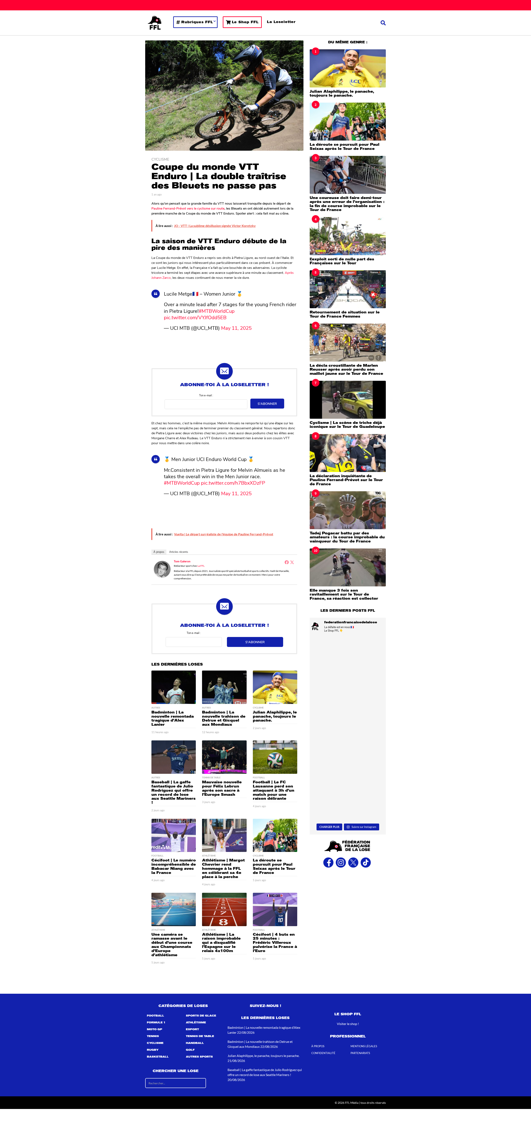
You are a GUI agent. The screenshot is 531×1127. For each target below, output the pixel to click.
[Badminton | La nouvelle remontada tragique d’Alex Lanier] (173, 687)
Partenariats (360, 1053)
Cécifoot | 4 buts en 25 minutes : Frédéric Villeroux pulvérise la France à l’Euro (275, 942)
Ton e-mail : (206, 395)
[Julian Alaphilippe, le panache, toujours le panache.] (275, 687)
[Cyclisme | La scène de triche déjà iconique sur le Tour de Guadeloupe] (348, 400)
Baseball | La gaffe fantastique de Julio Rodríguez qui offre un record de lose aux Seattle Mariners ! (173, 792)
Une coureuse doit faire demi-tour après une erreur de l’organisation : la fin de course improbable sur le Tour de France (347, 203)
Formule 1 (156, 1022)
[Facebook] (286, 562)
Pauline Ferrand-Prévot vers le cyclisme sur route (187, 208)
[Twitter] (292, 562)
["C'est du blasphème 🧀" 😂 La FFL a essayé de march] (348, 799)
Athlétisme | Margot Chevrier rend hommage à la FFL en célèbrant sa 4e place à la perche (223, 868)
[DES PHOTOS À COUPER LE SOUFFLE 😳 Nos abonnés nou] (348, 705)
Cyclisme (160, 159)
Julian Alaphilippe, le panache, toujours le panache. (275, 716)
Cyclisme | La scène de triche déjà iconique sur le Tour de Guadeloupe (347, 424)
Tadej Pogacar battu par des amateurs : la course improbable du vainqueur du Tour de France (347, 537)
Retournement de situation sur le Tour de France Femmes (345, 314)
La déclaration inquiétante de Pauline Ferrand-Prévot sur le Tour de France (346, 479)
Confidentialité (323, 1053)
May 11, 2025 (236, 327)
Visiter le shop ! (348, 1024)
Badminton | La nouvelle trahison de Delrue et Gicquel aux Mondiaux (223, 718)
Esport (192, 1029)
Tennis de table (211, 777)
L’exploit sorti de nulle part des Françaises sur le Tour (342, 261)
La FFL (201, 565)
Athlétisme (209, 855)
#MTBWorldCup (217, 310)
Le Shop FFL (245, 22)
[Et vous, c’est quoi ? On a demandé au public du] (348, 752)
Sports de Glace (201, 1016)
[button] (383, 23)
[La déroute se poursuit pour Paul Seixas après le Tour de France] (275, 835)
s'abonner (267, 403)
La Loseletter (281, 21)
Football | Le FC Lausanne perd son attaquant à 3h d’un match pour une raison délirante (273, 790)
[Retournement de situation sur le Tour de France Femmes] (348, 289)
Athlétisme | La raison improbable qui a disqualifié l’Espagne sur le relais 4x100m (221, 942)
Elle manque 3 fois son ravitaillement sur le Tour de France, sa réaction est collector (344, 594)
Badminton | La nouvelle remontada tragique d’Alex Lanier (172, 718)
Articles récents (178, 551)
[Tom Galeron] (162, 569)
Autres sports (199, 1057)
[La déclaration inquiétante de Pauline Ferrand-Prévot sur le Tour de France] (348, 453)
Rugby (152, 1050)
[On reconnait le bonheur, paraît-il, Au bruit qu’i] (348, 658)
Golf (190, 1050)
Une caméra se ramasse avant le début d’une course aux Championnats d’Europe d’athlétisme (171, 944)
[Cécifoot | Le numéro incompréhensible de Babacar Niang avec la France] (173, 835)
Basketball (158, 1057)
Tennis (153, 1036)
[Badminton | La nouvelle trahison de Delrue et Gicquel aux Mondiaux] (224, 687)
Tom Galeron (182, 561)
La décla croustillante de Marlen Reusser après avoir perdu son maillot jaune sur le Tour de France (346, 369)
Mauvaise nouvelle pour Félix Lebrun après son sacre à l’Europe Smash (222, 788)
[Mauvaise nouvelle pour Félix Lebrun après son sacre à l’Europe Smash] (224, 757)
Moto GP (154, 1029)
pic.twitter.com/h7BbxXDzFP (233, 482)
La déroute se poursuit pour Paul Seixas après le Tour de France (274, 866)
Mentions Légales (364, 1046)
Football (259, 777)
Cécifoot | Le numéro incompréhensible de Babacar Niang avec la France (173, 866)
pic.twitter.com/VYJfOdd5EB (195, 317)
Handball (195, 1043)
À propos (158, 551)
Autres (155, 707)
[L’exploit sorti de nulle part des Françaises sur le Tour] (348, 236)
